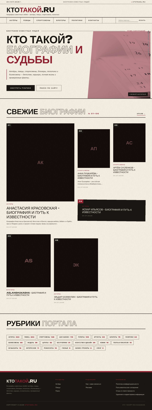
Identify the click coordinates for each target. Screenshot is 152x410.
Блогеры (61, 20)
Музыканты (14, 348)
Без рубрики (63, 342)
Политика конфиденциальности (127, 384)
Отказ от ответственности (125, 391)
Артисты (99, 337)
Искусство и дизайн (85, 342)
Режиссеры (50, 348)
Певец (29, 337)
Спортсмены (43, 20)
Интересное (32, 348)
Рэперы (83, 337)
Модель (32, 342)
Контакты (93, 20)
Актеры (13, 337)
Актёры (14, 20)
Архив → (141, 113)
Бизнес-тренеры (83, 348)
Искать (142, 20)
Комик (104, 342)
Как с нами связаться (93, 384)
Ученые (66, 348)
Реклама (89, 387)
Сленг (100, 348)
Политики (77, 20)
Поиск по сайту (49, 88)
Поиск (58, 391)
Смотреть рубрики (20, 88)
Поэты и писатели (122, 342)
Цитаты (47, 342)
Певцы (27, 20)
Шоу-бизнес (66, 337)
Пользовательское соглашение (127, 387)
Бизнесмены (15, 342)
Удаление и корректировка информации (130, 394)
